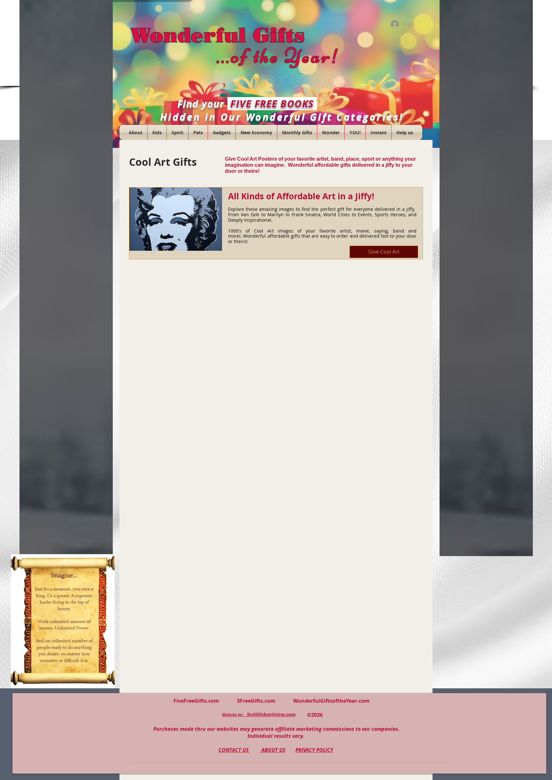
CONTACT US (234, 749)
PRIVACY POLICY (314, 749)
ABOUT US (272, 749)
